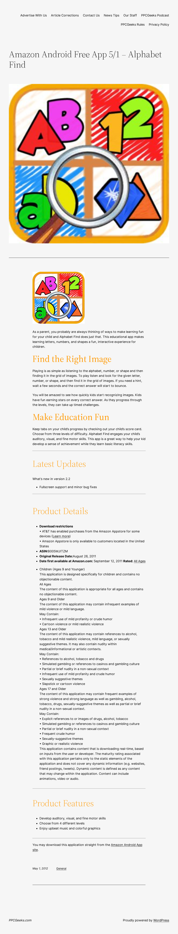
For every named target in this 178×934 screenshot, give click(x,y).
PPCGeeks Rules (133, 24)
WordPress (161, 920)
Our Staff (130, 15)
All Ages (139, 561)
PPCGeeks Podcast (155, 15)
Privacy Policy (159, 24)
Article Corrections (65, 15)
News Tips (111, 15)
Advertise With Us (33, 15)
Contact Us (91, 15)
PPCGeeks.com (20, 920)
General (61, 868)
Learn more (61, 536)
